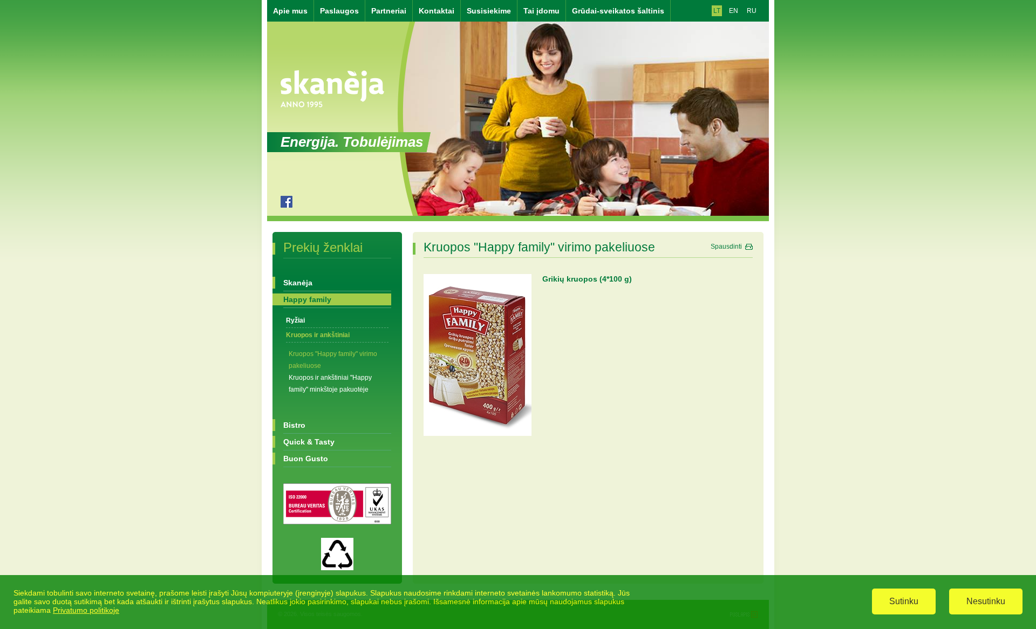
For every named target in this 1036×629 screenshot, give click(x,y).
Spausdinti (726, 246)
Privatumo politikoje (86, 610)
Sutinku (903, 601)
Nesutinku (985, 601)
